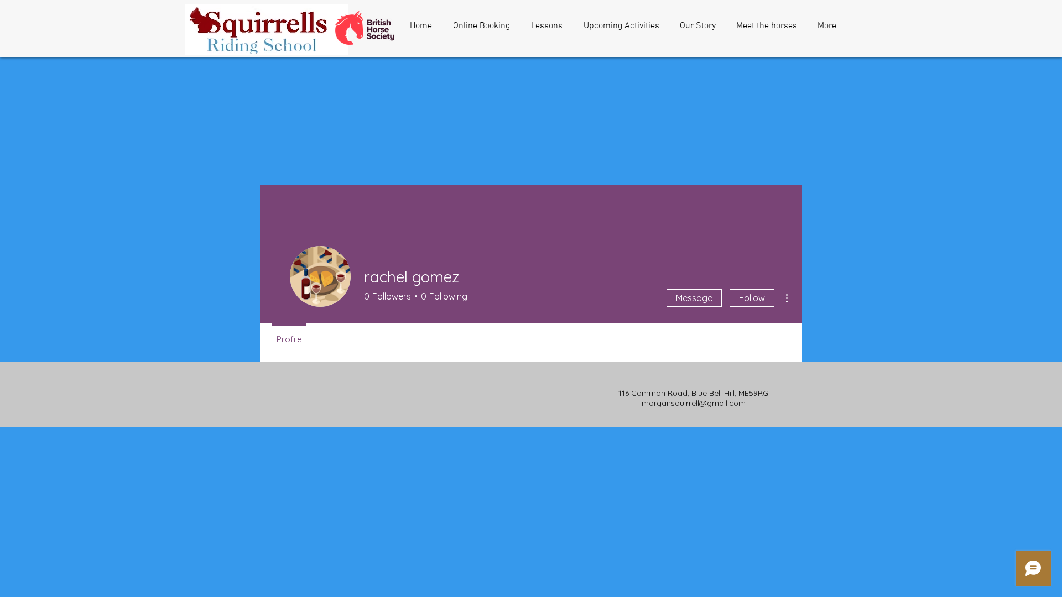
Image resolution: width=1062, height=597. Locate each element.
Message (694, 297)
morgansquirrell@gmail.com (694, 403)
